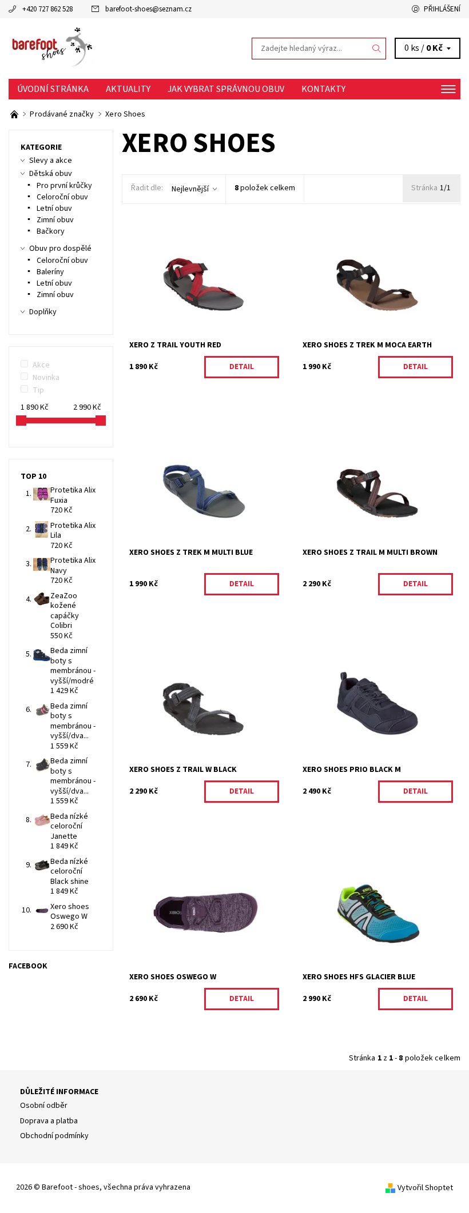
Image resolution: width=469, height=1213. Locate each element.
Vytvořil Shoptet (425, 1188)
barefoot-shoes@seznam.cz (148, 9)
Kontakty (323, 89)
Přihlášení (442, 9)
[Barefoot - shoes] (121, 48)
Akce (41, 365)
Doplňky (43, 312)
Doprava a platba (49, 1121)
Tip (38, 390)
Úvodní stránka (53, 89)
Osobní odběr (43, 1105)
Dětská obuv (50, 173)
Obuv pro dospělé (60, 248)
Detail (241, 367)
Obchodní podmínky (54, 1136)
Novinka (46, 377)
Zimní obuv (55, 220)
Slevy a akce (50, 160)
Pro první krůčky (64, 185)
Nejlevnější (190, 189)
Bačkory (51, 231)
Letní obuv (54, 208)
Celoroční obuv (62, 197)
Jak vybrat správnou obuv (226, 89)
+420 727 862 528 (47, 9)
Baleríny (50, 272)
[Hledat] (377, 48)
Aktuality (128, 89)
